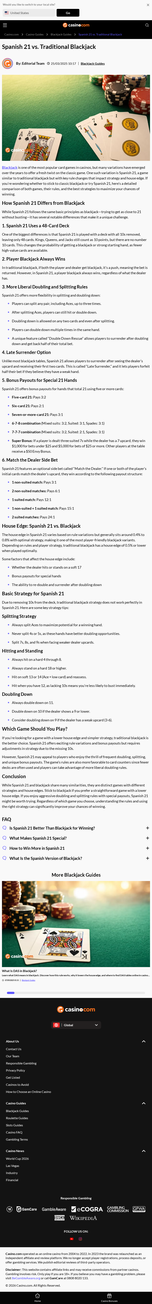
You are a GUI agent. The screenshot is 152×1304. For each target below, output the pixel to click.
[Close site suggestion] (148, 5)
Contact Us (13, 1049)
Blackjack (9, 167)
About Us (12, 1041)
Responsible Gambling (21, 1063)
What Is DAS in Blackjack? (19, 971)
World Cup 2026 (17, 1158)
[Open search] (147, 25)
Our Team (12, 1056)
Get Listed (13, 1077)
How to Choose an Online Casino (28, 1091)
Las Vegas (12, 1165)
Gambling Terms (17, 1139)
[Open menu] (5, 25)
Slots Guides (14, 1125)
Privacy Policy (15, 1070)
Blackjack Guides (61, 34)
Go (68, 13)
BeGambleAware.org (26, 1278)
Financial (12, 1180)
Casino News (15, 1151)
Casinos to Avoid (17, 1084)
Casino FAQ (14, 1132)
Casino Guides (35, 34)
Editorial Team (33, 63)
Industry (12, 1173)
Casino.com (11, 34)
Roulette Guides (17, 1118)
